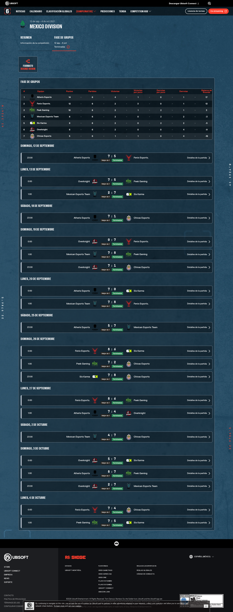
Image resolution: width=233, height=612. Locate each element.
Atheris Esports (44, 97)
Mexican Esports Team (48, 117)
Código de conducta (146, 574)
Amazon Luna (104, 592)
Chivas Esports (44, 136)
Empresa (8, 575)
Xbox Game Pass (105, 570)
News (6, 578)
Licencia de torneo (196, 11)
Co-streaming (216, 11)
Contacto (8, 595)
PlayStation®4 (105, 585)
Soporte (8, 582)
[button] (116, 158)
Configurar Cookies (14, 606)
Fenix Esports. (44, 104)
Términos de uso (12, 602)
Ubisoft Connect (12, 571)
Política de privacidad (15, 599)
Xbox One (102, 577)
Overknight (42, 129)
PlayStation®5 (105, 581)
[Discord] (116, 543)
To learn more (59, 606)
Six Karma (42, 123)
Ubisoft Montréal (73, 570)
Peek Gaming (43, 110)
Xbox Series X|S (105, 574)
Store (7, 567)
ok (206, 606)
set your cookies (74, 606)
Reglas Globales (144, 570)
